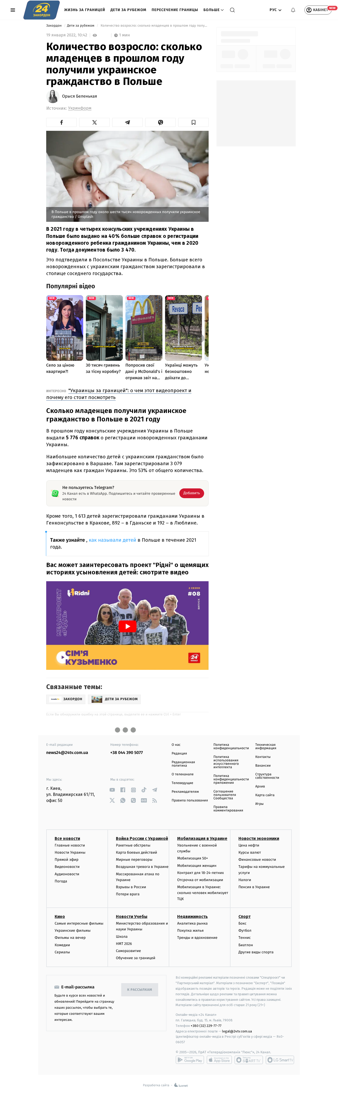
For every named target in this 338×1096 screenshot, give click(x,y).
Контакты (263, 757)
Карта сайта (265, 795)
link (112, 790)
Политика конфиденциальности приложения (231, 779)
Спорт (244, 916)
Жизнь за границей (84, 10)
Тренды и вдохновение (197, 937)
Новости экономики (258, 838)
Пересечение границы (175, 10)
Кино (60, 916)
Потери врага (127, 894)
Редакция (179, 753)
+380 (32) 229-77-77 (206, 1026)
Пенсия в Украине (254, 887)
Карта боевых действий (136, 852)
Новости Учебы (131, 916)
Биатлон (245, 945)
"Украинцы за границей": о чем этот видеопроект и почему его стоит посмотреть (118, 393)
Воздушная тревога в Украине (142, 866)
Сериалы (62, 952)
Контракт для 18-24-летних (200, 873)
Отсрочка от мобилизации (200, 880)
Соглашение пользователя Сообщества (224, 795)
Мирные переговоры (134, 859)
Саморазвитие (128, 951)
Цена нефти (248, 845)
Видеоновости (67, 866)
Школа (122, 936)
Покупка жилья (190, 930)
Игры (259, 804)
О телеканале (183, 774)
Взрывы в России (131, 887)
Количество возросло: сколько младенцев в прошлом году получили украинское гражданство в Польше (154, 25)
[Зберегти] (193, 122)
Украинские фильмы (73, 930)
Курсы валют (249, 852)
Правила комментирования (228, 808)
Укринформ (79, 108)
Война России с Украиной (142, 838)
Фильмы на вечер (70, 937)
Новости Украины (70, 852)
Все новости (67, 838)
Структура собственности (267, 776)
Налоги (244, 880)
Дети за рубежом (128, 10)
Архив (260, 786)
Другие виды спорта (256, 952)
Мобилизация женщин (197, 865)
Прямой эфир (66, 859)
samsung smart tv (280, 1059)
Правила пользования (190, 800)
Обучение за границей (135, 958)
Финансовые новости (257, 859)
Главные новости (70, 845)
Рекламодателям (185, 792)
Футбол (244, 930)
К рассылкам (139, 990)
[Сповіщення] (293, 10)
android (190, 1059)
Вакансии (263, 765)
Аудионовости (67, 874)
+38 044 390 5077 (126, 752)
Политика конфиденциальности (231, 746)
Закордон (54, 25)
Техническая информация (265, 746)
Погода (61, 881)
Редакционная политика (183, 764)
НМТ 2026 (124, 943)
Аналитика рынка (192, 923)
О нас (176, 745)
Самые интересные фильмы (79, 923)
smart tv (248, 1059)
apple (219, 1059)
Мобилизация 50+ (192, 858)
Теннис (244, 937)
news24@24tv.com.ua (67, 752)
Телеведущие (182, 783)
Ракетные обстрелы (133, 845)
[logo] (41, 10)
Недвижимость (192, 916)
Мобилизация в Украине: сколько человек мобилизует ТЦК (202, 893)
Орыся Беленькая (79, 96)
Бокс (242, 923)
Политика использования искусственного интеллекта (226, 762)
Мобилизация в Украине (202, 838)
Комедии (62, 945)
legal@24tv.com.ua (237, 1031)
